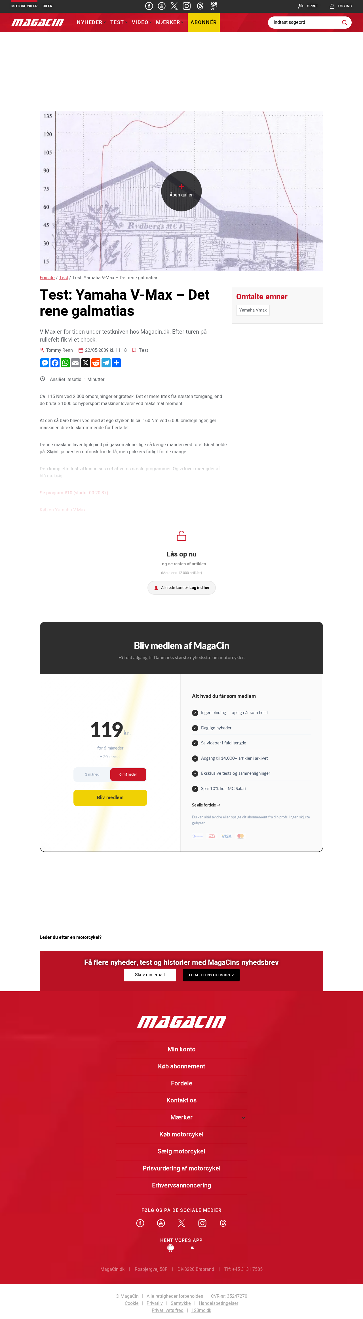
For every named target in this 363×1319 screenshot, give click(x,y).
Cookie (132, 1303)
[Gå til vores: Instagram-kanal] (202, 1224)
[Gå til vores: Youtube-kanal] (162, 6)
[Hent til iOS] (192, 1248)
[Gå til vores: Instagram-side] (187, 6)
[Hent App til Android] (170, 1248)
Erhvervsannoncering (181, 1185)
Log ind (345, 6)
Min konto (182, 1049)
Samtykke (181, 1303)
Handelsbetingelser (218, 1303)
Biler (47, 6)
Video (140, 22)
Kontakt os (181, 1100)
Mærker (168, 22)
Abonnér (204, 22)
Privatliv (155, 1303)
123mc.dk (201, 1310)
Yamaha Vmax (253, 310)
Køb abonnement (181, 1066)
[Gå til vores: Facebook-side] (149, 6)
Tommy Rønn (59, 350)
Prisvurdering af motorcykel (182, 1168)
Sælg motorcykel (181, 1151)
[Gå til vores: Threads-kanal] (200, 6)
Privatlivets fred (167, 1310)
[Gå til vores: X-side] (174, 6)
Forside (47, 277)
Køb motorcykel (181, 1134)
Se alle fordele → (206, 805)
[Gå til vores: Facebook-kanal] (140, 1224)
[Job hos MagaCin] (214, 6)
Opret (312, 6)
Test (117, 22)
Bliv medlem (110, 797)
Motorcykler (24, 6)
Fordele (181, 1083)
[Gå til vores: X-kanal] (181, 1224)
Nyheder (90, 22)
